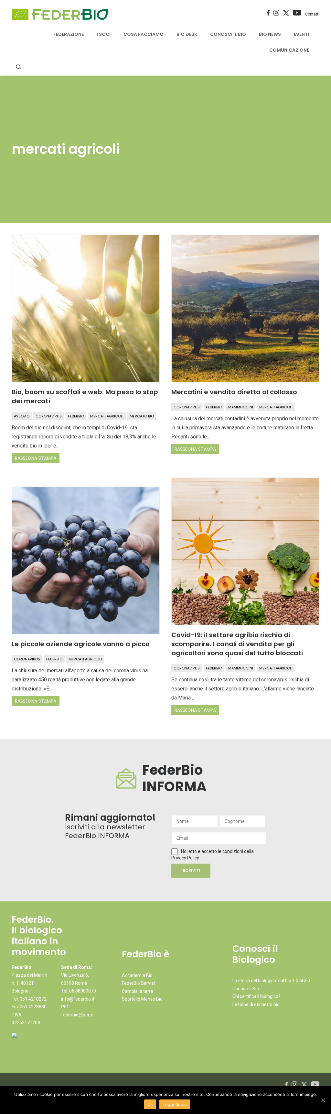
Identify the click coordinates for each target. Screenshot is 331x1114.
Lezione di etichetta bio (256, 1004)
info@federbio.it (77, 999)
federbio (76, 416)
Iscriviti (190, 870)
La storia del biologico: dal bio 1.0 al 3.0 (271, 980)
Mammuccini (240, 407)
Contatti (312, 14)
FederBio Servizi (138, 983)
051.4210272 (33, 999)
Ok (150, 1104)
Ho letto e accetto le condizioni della (217, 851)
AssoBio (21, 416)
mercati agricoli (106, 416)
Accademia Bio (137, 975)
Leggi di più (175, 1104)
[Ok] (323, 1100)
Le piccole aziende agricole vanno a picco (81, 643)
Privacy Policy (185, 857)
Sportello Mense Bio (142, 999)
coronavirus (49, 416)
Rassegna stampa (35, 458)
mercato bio (142, 416)
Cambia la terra (137, 991)
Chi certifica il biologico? (256, 996)
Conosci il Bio (245, 988)
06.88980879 (82, 990)
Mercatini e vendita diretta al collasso (234, 391)
